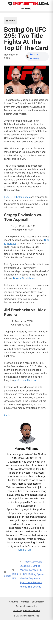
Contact (25, 601)
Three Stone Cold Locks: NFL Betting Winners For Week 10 (31, 565)
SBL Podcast (38, 601)
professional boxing (25, 380)
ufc (14, 578)
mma (15, 573)
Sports (7, 576)
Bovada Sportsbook (24, 278)
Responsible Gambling (26, 606)
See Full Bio (24, 549)
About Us (13, 601)
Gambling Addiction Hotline (26, 610)
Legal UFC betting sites (17, 197)
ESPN (7, 414)
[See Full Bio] (33, 550)
